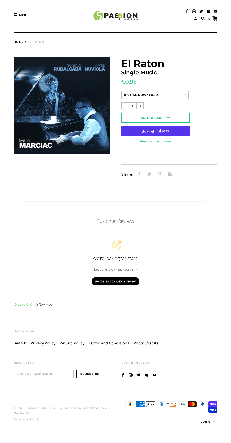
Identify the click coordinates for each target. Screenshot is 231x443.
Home (19, 42)
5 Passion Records (40, 408)
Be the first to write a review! (115, 281)
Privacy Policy (43, 343)
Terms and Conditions (109, 343)
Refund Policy (72, 343)
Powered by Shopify (26, 419)
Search (20, 343)
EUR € (206, 421)
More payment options (155, 141)
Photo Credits (146, 343)
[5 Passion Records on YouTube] (215, 11)
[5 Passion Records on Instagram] (194, 11)
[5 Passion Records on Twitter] (201, 11)
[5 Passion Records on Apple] (208, 11)
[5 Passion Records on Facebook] (187, 11)
